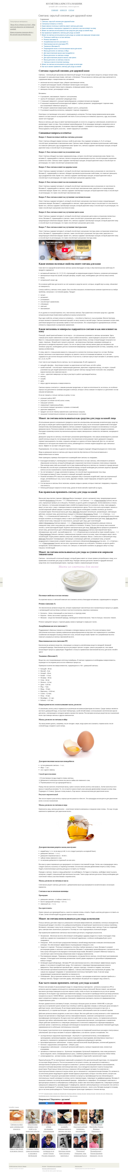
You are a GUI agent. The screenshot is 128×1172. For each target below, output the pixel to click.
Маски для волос (65, 1096)
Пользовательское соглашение (54, 1166)
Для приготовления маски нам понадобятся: (59, 53)
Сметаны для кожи (81, 1093)
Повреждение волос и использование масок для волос (63, 48)
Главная (54, 10)
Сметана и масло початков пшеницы (56, 62)
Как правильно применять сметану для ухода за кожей (61, 33)
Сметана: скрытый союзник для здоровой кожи (58, 21)
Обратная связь (78, 1166)
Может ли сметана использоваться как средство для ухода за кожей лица (67, 30)
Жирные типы (109, 1093)
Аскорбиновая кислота (44, 1096)
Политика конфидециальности (49, 1168)
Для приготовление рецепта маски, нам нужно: (60, 57)
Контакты (44, 1166)
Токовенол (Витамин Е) (52, 46)
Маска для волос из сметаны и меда (56, 55)
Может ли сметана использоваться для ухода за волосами (62, 64)
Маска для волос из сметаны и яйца (56, 51)
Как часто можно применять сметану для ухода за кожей (61, 66)
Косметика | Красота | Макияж (64, 3)
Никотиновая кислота (55, 1096)
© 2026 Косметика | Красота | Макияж (17, 1166)
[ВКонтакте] (47, 1103)
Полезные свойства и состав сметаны (57, 37)
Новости (63, 10)
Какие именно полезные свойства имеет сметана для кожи (62, 26)
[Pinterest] (63, 1103)
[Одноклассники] (79, 1103)
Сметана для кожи (90, 1093)
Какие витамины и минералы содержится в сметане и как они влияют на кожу (69, 28)
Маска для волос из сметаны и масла (57, 60)
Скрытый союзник (48, 1093)
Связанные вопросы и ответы (52, 24)
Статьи (71, 10)
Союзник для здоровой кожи (59, 1093)
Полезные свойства (71, 1093)
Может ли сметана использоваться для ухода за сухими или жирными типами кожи (71, 35)
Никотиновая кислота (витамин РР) (56, 44)
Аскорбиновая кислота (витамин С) (56, 42)
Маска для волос (73, 1096)
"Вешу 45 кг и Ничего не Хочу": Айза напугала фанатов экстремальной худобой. (22, 27)
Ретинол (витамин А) (51, 39)
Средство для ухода (100, 1093)
